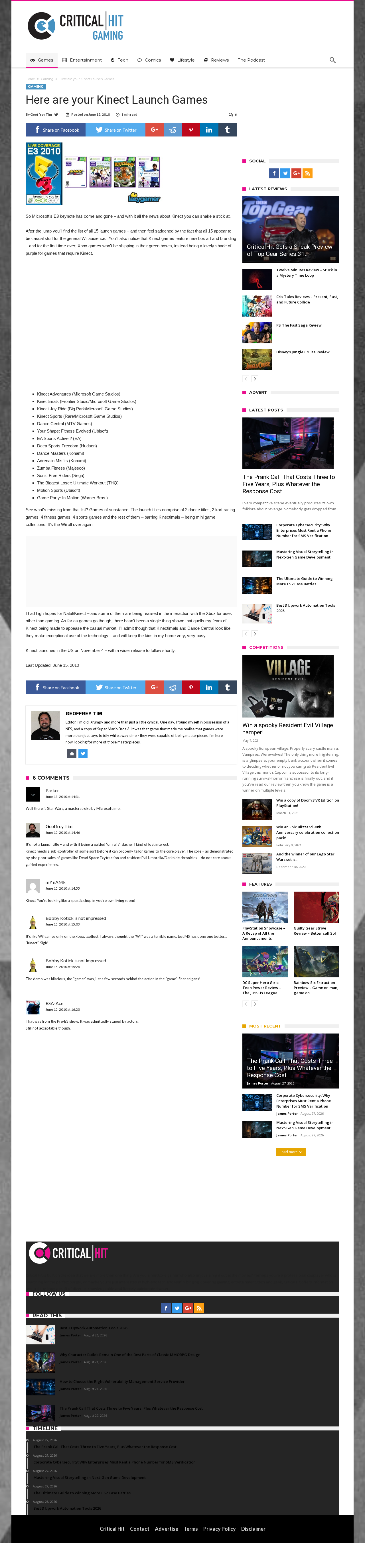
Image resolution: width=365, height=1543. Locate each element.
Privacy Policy (219, 1529)
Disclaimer (253, 1529)
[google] (154, 129)
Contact (139, 1529)
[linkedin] (209, 129)
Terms (191, 1529)
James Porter (257, 1083)
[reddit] (173, 129)
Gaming (47, 79)
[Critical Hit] (75, 9)
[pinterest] (191, 129)
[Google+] (296, 173)
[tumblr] (227, 129)
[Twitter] (285, 173)
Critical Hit (112, 1529)
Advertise (166, 1529)
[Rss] (308, 173)
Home (30, 79)
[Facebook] (274, 173)
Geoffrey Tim (41, 114)
